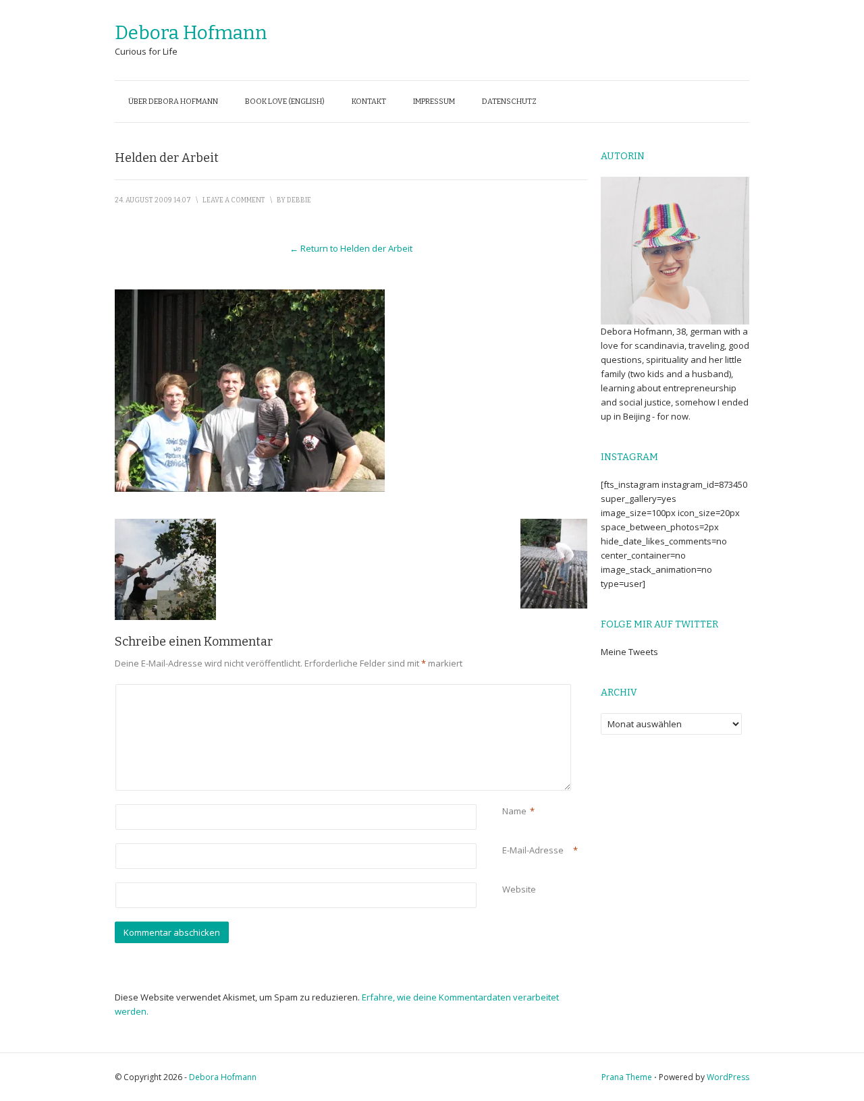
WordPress (728, 1077)
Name (514, 811)
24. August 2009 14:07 (153, 200)
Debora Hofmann (191, 33)
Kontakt (369, 101)
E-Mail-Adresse (533, 850)
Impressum (434, 101)
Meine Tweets (629, 652)
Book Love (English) (285, 101)
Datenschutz (509, 101)
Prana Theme (626, 1077)
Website (519, 889)
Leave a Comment (233, 200)
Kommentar (504, 691)
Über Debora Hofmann (173, 101)
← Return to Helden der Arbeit (351, 248)
